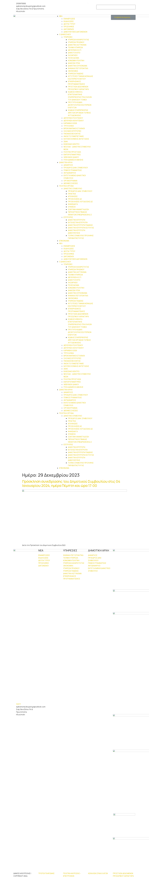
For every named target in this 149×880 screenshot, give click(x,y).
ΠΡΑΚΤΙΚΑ (72, 194)
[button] (123, 17)
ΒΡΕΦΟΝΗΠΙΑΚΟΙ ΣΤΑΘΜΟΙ (74, 128)
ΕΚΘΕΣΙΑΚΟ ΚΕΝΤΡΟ (71, 144)
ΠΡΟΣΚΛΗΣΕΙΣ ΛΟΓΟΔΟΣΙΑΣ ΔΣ (80, 201)
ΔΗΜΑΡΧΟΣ (68, 165)
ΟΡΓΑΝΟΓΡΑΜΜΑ (70, 180)
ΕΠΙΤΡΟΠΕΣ (68, 217)
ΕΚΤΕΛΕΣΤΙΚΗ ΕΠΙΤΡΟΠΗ (78, 222)
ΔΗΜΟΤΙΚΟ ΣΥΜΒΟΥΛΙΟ (73, 188)
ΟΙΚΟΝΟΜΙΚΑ (73, 71)
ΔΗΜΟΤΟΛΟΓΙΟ (74, 52)
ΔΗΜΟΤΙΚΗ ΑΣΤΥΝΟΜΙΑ (77, 45)
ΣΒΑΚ (66, 141)
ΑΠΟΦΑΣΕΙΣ (73, 196)
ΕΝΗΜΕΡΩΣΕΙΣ (69, 19)
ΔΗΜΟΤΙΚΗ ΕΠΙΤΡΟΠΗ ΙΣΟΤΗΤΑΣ (81, 228)
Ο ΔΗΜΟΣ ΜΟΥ (65, 34)
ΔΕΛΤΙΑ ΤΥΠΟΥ (69, 24)
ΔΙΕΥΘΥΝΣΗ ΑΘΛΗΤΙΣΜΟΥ (74, 120)
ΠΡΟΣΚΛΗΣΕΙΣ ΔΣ (75, 199)
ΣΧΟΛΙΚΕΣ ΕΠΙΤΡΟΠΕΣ (72, 131)
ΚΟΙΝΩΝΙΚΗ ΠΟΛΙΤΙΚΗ (76, 60)
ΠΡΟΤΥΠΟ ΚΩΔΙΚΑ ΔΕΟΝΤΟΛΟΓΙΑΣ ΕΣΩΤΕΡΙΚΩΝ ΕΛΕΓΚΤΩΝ (79, 105)
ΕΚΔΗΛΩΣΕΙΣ (69, 21)
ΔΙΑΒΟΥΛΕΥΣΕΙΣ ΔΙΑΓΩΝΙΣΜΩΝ (75, 32)
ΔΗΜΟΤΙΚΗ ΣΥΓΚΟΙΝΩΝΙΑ (77, 66)
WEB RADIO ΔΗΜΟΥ (71, 157)
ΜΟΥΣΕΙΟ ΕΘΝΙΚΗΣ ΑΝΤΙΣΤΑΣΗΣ (76, 139)
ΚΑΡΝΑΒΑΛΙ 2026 (70, 123)
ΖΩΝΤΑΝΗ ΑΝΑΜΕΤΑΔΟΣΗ (78, 209)
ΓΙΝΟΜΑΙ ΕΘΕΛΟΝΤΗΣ (72, 133)
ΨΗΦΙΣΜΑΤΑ (73, 204)
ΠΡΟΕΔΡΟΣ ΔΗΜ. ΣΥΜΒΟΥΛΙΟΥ (76, 167)
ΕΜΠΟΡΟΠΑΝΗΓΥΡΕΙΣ (72, 154)
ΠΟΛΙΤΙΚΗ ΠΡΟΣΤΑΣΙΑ (72, 152)
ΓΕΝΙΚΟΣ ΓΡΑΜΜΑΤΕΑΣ (73, 170)
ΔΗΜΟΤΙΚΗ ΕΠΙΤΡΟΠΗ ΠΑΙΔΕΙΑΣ (80, 225)
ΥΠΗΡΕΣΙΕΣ (68, 37)
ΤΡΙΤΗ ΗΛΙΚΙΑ (69, 126)
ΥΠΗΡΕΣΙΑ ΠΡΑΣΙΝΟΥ (76, 42)
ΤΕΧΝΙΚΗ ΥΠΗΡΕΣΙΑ (75, 47)
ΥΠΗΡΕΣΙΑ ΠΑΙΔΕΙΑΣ (75, 73)
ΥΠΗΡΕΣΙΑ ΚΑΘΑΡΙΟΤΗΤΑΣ (78, 39)
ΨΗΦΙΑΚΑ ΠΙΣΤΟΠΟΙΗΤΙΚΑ (78, 68)
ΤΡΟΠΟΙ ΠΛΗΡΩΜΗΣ (46, 873)
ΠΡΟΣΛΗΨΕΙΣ (69, 26)
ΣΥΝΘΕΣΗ (72, 207)
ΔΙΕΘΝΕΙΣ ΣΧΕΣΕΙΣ (71, 183)
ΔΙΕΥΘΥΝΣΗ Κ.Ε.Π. (75, 50)
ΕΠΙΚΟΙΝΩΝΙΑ (64, 241)
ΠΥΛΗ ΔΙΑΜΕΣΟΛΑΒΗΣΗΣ (73, 160)
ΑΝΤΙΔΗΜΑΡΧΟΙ (70, 173)
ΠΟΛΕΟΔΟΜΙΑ (73, 58)
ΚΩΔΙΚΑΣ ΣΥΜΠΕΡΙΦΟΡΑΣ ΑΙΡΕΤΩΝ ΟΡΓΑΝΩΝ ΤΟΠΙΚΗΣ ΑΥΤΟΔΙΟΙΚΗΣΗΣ (79, 113)
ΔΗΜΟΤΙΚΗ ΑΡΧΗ (65, 162)
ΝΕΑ (60, 16)
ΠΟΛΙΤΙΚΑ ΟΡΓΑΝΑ (66, 186)
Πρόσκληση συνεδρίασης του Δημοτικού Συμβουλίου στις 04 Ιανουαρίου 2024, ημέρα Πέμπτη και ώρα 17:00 (71, 483)
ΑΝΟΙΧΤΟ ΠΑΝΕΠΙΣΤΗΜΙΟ (74, 136)
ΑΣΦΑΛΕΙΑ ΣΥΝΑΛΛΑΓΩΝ (98, 873)
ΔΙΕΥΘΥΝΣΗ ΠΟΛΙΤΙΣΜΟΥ (73, 118)
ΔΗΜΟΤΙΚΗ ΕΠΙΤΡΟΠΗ (76, 220)
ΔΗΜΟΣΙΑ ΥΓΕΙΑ (74, 63)
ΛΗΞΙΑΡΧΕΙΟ (73, 55)
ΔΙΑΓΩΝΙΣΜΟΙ (69, 29)
